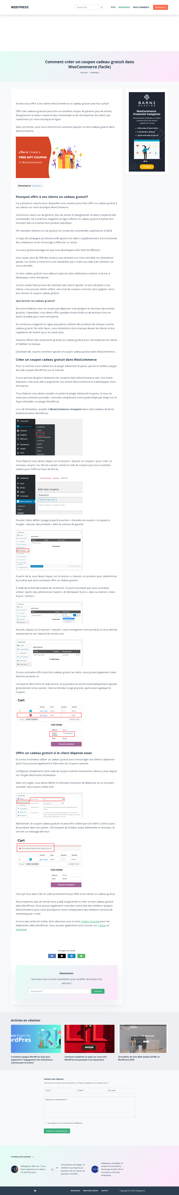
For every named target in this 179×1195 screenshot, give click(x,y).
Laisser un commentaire (57, 1131)
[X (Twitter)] (62, 956)
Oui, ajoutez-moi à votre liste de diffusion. (64, 1123)
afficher (36, 186)
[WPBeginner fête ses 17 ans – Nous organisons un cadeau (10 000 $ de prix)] (14, 1169)
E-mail (80, 1090)
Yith (113, 7)
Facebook (21, 929)
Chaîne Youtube (90, 921)
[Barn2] (147, 131)
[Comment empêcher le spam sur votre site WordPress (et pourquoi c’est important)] (89, 1039)
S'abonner (98, 991)
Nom (48, 1090)
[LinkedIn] (71, 956)
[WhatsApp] (81, 956)
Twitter (102, 925)
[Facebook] (52, 956)
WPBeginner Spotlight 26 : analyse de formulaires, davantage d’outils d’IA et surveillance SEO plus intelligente (112, 1169)
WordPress (124, 7)
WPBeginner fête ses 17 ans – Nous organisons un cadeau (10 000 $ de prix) (34, 1169)
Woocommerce (141, 7)
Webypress (20, 7)
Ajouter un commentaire (56, 1099)
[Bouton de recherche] (101, 7)
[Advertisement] (89, 33)
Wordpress (94, 73)
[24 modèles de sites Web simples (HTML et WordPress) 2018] (143, 1039)
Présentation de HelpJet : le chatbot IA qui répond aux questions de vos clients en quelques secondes (73, 1169)
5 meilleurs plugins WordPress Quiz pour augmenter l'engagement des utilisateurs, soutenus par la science (32, 1059)
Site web (111, 1090)
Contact (104, 1191)
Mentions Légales (90, 1191)
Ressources (160, 7)
